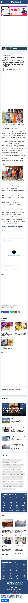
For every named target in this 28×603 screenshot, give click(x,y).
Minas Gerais (5, 476)
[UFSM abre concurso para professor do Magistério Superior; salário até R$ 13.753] (6, 420)
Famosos (10, 55)
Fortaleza (10, 471)
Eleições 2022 (17, 467)
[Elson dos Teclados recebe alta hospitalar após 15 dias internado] (21, 326)
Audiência (20, 459)
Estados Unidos (6, 469)
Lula (18, 474)
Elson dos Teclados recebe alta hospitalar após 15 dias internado (20, 333)
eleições (20, 486)
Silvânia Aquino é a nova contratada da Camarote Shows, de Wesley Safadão (7, 333)
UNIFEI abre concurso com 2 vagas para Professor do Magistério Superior (18, 438)
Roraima (4, 481)
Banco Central (6, 462)
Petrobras (5, 479)
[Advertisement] (14, 31)
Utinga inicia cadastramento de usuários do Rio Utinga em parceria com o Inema (19, 549)
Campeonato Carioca (7, 464)
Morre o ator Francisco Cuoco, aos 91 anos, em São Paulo (7, 350)
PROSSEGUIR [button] (5, 600)
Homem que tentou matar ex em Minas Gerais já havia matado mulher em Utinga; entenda (13, 411)
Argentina (14, 459)
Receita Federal (12, 479)
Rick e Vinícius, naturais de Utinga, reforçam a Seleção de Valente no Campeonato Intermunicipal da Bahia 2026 (18, 429)
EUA (12, 467)
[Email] (19, 312)
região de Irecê (15, 305)
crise (4, 486)
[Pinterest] (16, 312)
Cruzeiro (22, 464)
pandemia (12, 488)
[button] (1, 2)
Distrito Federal (6, 467)
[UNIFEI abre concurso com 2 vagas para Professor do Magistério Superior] (6, 438)
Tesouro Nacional (10, 484)
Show (13, 481)
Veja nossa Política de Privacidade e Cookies (11, 598)
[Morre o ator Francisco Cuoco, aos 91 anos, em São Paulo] (7, 342)
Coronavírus (15, 464)
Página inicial (4, 55)
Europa (12, 469)
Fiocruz (4, 471)
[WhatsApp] (13, 312)
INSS (4, 474)
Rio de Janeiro (19, 479)
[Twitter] (11, 312)
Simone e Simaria (5, 307)
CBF (16, 462)
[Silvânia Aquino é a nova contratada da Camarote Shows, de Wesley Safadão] (7, 326)
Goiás (21, 471)
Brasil (12, 462)
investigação (5, 488)
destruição (9, 486)
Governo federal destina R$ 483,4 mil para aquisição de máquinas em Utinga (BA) (7, 531)
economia (15, 486)
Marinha (22, 474)
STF (9, 481)
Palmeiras (12, 476)
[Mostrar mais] (21, 312)
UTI (16, 484)
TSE (4, 484)
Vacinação (21, 484)
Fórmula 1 (16, 471)
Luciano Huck (12, 474)
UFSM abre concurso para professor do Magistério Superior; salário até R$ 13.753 (17, 420)
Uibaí (12, 307)
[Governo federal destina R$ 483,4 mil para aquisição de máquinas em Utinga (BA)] (7, 523)
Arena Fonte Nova (6, 459)
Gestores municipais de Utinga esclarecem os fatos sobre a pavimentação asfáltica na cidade (18, 446)
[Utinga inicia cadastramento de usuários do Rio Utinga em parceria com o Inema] (20, 540)
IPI (7, 474)
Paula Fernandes (19, 476)
